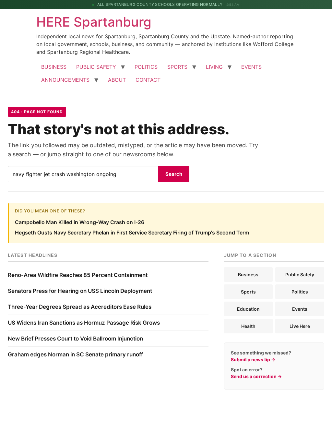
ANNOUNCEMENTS (65, 80)
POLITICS (146, 67)
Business (248, 274)
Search (173, 174)
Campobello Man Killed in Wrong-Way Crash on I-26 (79, 222)
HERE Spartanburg (93, 22)
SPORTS (177, 67)
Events (299, 309)
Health (248, 326)
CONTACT (148, 80)
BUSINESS (53, 67)
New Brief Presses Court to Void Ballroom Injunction (75, 338)
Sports (248, 291)
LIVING (214, 67)
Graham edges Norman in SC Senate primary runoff (75, 354)
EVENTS (251, 67)
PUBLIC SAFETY (96, 67)
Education (248, 309)
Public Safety (299, 274)
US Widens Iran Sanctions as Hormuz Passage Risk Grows (84, 322)
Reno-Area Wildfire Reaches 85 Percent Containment (78, 275)
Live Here (300, 326)
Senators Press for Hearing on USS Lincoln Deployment (80, 291)
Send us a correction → (256, 376)
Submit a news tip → (253, 359)
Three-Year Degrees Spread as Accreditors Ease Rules (79, 307)
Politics (299, 291)
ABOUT (117, 80)
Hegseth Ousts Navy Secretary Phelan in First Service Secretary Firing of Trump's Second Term (132, 232)
